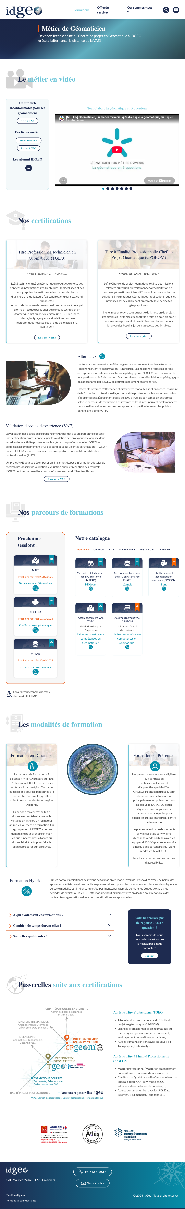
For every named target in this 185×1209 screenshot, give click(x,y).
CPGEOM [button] (99, 549)
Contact (150, 955)
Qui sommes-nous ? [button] (139, 9)
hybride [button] (165, 549)
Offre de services (103, 9)
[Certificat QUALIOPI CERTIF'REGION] (54, 1134)
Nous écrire (95, 1183)
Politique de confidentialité (21, 1200)
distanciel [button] (147, 549)
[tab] (103, 188)
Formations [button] (81, 10)
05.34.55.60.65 (96, 1172)
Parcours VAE (57, 479)
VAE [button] (111, 549)
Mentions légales (15, 1195)
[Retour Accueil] (24, 12)
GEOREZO (27, 121)
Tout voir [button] (82, 549)
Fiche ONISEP (29, 140)
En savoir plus (47, 337)
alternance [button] (127, 549)
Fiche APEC (28, 148)
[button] (60, 914)
